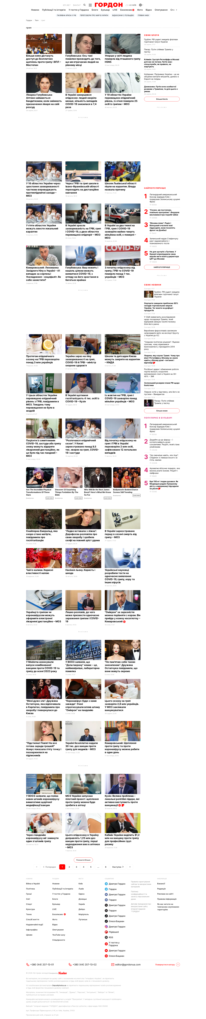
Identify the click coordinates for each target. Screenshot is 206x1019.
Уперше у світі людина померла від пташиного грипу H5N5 (122, 58)
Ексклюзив (126, 10)
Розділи (55, 879)
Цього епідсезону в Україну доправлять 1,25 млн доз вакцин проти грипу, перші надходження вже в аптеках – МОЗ (82, 841)
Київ (81, 883)
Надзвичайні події (34, 924)
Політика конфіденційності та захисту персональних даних (140, 895)
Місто (81, 879)
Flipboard (114, 932)
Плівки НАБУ (143, 15)
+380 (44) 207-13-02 (85, 964)
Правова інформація (166, 899)
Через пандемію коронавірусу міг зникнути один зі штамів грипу (42, 838)
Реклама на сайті (165, 894)
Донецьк (83, 899)
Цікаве (29, 935)
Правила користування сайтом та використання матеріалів (141, 884)
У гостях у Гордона (79, 10)
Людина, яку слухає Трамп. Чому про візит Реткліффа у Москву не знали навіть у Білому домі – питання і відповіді (162, 359)
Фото (140, 10)
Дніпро (82, 909)
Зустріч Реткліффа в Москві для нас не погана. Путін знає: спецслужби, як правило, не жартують (161, 63)
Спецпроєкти (58, 940)
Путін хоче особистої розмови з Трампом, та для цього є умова (161, 89)
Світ (28, 899)
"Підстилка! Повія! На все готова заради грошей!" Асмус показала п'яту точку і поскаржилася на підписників (43, 749)
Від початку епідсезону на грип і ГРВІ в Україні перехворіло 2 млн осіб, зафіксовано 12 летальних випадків (121, 446)
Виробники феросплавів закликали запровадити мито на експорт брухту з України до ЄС (161, 333)
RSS (111, 937)
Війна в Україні (33, 883)
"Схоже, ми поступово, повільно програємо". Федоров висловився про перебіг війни (164, 212)
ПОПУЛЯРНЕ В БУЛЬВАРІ (158, 418)
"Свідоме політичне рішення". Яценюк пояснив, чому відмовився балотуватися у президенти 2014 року (162, 345)
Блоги (95, 10)
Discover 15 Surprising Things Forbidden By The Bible (66, 492)
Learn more (49, 498)
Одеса (81, 894)
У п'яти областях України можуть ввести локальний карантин (42, 228)
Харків (82, 904)
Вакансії (161, 883)
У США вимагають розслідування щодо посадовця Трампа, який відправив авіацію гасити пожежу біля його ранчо (160, 320)
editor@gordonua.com (128, 964)
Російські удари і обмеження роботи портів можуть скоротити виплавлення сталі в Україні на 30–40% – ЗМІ (161, 373)
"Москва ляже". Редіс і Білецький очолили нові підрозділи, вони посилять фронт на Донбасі (162, 226)
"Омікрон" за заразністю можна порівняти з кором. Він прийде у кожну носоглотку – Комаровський (122, 617)
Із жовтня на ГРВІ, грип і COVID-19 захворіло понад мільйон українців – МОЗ (121, 398)
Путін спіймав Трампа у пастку (164, 402)
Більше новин (161, 411)
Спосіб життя (32, 919)
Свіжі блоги (151, 35)
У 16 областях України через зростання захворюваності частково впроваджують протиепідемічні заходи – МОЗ (43, 189)
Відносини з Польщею (123, 15)
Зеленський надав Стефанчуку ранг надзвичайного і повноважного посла (164, 241)
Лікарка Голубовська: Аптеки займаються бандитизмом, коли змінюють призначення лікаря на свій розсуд (44, 101)
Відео (149, 10)
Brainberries (30, 498)
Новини (35, 10)
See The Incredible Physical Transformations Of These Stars (38, 492)
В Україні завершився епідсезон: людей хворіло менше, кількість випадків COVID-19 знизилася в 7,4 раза (81, 101)
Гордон (29, 20)
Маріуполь (84, 914)
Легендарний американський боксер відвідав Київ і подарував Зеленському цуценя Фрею (165, 198)
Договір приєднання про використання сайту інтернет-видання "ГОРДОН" (141, 907)
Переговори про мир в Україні (94, 15)
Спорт (29, 904)
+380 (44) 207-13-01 (42, 964)
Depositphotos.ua (59, 985)
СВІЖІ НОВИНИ (152, 285)
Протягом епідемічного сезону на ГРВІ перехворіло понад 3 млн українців (42, 359)
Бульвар (105, 10)
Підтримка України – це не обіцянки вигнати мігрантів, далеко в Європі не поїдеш (161, 76)
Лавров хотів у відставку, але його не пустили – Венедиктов (162, 393)
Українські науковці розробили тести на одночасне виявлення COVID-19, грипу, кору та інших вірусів (120, 576)
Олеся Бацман (116, 921)
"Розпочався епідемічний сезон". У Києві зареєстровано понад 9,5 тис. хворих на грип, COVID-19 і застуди (82, 446)
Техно (29, 914)
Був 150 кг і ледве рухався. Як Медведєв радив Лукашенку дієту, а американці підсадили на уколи (164, 485)
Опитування (161, 10)
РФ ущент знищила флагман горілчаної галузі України (161, 40)
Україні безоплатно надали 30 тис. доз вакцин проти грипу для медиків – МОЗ (81, 746)
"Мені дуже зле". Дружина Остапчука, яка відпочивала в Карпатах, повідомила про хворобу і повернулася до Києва (43, 707)
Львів (81, 889)
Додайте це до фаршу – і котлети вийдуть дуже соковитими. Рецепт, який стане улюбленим (164, 443)
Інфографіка (31, 929)
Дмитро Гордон (117, 884)
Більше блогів (162, 99)
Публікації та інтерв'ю (54, 10)
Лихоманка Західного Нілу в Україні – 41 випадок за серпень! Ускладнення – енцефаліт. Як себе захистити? (43, 273)
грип (43, 20)
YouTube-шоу (58, 935)
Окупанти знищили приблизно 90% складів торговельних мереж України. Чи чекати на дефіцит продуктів (161, 307)
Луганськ (83, 919)
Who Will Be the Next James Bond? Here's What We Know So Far (97, 492)
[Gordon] (109, 5)
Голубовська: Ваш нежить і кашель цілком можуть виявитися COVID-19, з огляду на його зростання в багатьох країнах (81, 273)
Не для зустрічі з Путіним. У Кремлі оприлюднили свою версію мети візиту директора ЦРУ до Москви (164, 255)
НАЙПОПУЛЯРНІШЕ (155, 188)
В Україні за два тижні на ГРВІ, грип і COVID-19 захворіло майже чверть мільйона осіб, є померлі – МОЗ (120, 231)
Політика (30, 889)
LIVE (115, 10)
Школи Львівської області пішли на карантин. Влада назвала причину (120, 186)
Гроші (29, 894)
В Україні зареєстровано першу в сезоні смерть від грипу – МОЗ (121, 534)
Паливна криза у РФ (66, 15)
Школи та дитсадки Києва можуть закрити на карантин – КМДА (122, 359)
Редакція (161, 889)
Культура (30, 909)
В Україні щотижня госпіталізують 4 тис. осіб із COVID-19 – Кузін (82, 398)
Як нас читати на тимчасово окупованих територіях (168, 907)
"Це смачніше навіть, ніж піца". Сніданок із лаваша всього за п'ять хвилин (164, 457)
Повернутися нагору (165, 964)
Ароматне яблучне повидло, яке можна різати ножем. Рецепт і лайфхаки (165, 470)
